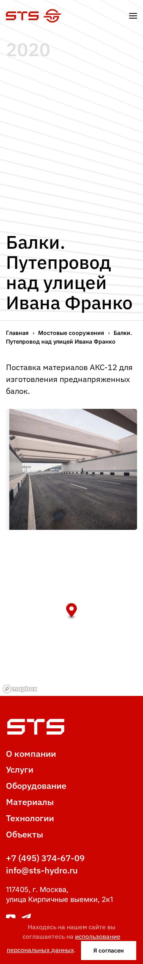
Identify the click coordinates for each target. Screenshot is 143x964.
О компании (31, 753)
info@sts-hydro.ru (42, 870)
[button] (133, 16)
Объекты (24, 834)
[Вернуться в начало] (34, 16)
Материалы (30, 801)
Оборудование (36, 785)
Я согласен (108, 950)
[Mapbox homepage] (19, 689)
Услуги (19, 769)
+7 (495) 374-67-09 (45, 858)
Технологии (30, 818)
